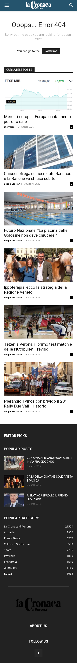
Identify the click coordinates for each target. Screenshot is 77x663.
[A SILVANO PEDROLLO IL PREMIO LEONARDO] (14, 500)
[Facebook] (38, 653)
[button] (6, 5)
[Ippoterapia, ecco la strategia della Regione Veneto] (38, 265)
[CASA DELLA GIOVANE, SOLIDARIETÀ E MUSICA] (14, 481)
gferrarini (9, 126)
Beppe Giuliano (13, 183)
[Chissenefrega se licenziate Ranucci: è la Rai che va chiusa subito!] (38, 152)
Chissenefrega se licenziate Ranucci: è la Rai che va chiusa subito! (37, 176)
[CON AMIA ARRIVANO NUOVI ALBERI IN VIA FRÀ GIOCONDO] (14, 463)
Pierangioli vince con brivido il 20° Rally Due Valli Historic (35, 403)
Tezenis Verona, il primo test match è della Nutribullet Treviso (38, 347)
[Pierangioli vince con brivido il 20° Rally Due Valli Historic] (38, 379)
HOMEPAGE (51, 51)
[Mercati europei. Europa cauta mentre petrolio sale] (38, 95)
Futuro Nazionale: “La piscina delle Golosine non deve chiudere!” (36, 233)
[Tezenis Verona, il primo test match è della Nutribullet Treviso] (38, 322)
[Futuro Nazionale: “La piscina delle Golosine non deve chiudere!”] (38, 209)
